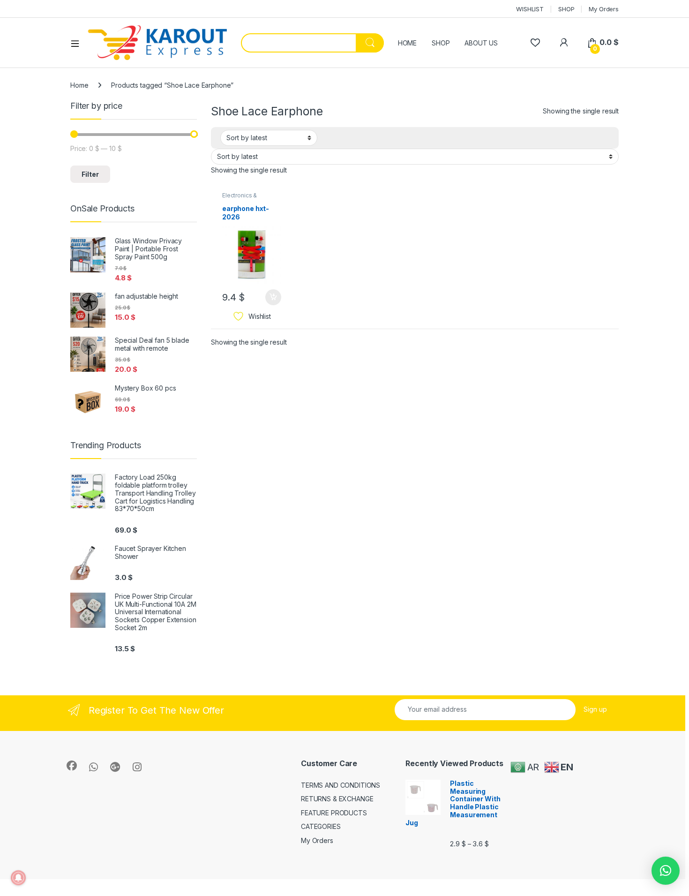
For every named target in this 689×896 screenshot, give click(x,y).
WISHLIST (530, 9)
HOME (407, 43)
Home (79, 85)
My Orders (604, 9)
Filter (90, 174)
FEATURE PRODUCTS (334, 813)
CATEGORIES (321, 826)
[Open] (78, 43)
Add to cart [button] (273, 297)
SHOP (566, 9)
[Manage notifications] (18, 877)
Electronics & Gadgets (239, 198)
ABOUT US (481, 43)
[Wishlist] (535, 42)
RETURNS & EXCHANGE (337, 799)
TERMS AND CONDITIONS (340, 785)
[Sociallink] (72, 765)
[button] (666, 871)
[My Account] (563, 42)
